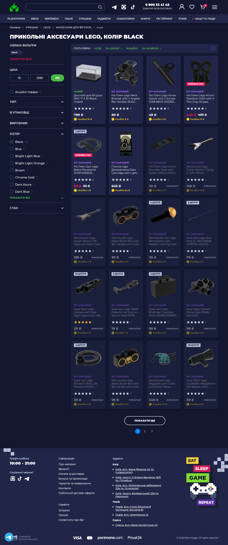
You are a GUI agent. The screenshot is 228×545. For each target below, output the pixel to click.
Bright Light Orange (31, 163)
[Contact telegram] (27, 479)
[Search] (100, 7)
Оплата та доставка (71, 473)
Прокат (63, 515)
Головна (15, 27)
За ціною (112, 48)
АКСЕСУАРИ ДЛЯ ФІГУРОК (73, 27)
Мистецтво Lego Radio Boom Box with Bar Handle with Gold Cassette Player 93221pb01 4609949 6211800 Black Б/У (125, 241)
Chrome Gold (26, 177)
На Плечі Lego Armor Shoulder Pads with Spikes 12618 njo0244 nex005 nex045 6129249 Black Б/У (163, 170)
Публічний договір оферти (77, 493)
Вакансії (64, 469)
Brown (21, 170)
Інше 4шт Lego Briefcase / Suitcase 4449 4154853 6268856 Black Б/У (163, 312)
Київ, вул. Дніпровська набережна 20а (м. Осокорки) (138, 487)
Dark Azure (24, 184)
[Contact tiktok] (20, 479)
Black (21, 142)
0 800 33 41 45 (157, 5)
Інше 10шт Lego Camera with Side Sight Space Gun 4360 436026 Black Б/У (88, 312)
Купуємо (64, 510)
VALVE (69, 18)
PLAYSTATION (16, 18)
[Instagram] (13, 479)
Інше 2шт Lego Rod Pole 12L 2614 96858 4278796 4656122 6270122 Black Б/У (198, 241)
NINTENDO (52, 18)
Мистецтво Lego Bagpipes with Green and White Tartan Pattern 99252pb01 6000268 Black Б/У (162, 383)
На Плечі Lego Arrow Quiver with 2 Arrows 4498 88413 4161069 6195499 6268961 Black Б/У (163, 98)
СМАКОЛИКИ (126, 18)
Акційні (132, 48)
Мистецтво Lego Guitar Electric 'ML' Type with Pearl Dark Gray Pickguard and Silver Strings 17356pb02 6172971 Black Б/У (87, 241)
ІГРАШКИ (85, 18)
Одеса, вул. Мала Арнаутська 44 (136, 525)
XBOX (35, 18)
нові (98, 48)
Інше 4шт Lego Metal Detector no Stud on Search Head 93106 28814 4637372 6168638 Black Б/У (125, 312)
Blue (20, 149)
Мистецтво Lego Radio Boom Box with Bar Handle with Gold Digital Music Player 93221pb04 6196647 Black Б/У (125, 383)
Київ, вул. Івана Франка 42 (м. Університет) (134, 471)
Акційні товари (28, 92)
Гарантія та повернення (75, 483)
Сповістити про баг (71, 520)
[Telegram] (9, 537)
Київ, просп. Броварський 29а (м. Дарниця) (137, 495)
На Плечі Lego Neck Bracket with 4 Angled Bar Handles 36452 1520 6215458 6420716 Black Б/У (125, 98)
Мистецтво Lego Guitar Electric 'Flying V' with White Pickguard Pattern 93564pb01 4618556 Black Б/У (200, 170)
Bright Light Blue (29, 156)
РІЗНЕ (182, 18)
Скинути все (21, 59)
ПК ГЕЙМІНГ (164, 18)
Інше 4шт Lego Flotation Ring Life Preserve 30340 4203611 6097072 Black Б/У (88, 383)
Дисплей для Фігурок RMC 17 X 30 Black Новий (88, 98)
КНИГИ (145, 18)
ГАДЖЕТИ (104, 18)
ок (57, 78)
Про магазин (67, 464)
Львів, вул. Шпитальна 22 (131, 514)
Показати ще (144, 420)
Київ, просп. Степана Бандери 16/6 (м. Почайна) (138, 479)
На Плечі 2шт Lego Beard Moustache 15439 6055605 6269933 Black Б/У (86, 170)
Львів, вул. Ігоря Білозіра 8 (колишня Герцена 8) (133, 508)
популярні (82, 48)
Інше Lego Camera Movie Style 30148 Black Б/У (198, 312)
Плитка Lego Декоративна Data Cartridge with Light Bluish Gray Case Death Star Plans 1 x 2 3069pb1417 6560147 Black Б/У (125, 170)
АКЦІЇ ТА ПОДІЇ (205, 18)
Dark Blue (24, 191)
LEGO (47, 27)
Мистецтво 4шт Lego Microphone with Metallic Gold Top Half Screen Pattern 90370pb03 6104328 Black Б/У (162, 241)
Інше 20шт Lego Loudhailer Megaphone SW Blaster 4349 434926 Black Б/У (200, 383)
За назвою (150, 48)
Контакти (65, 488)
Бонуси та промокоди (73, 478)
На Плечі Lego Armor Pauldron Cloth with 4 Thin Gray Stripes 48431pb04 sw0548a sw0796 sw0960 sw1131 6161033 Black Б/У (200, 98)
